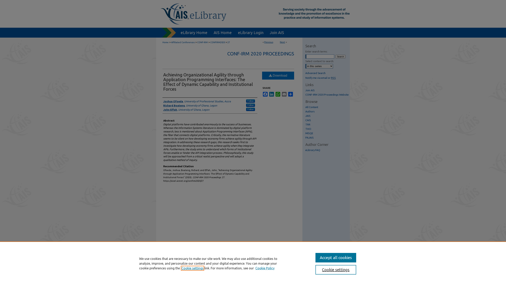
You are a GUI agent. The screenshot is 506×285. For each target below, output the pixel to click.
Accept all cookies (336, 257)
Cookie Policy (265, 268)
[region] (253, 263)
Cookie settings (192, 268)
